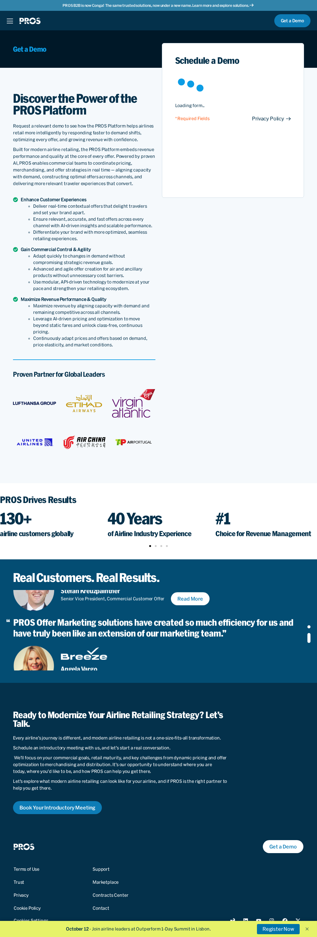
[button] (271, 118)
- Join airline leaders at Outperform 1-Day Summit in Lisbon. (138, 928)
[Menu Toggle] (10, 20)
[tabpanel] (152, 631)
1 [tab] (308, 626)
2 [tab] (308, 638)
